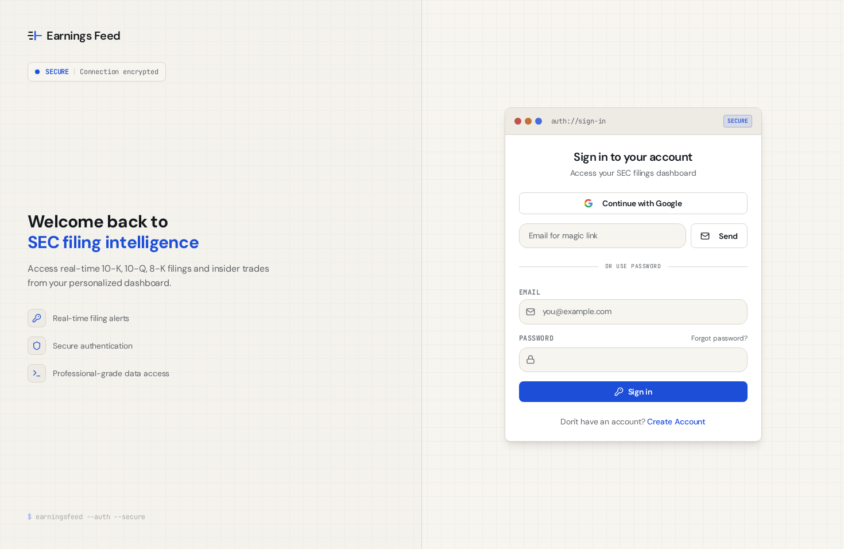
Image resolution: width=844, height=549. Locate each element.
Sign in (640, 391)
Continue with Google (642, 203)
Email (530, 292)
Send (728, 236)
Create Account (676, 421)
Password (536, 338)
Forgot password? (719, 338)
